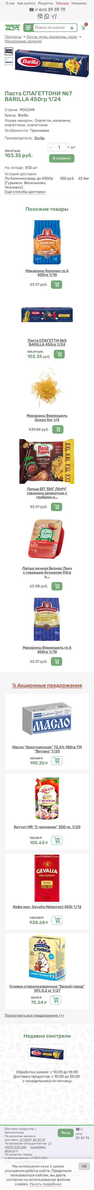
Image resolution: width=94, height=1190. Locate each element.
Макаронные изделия (23, 41)
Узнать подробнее (45, 1184)
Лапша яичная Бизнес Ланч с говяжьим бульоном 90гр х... (47, 572)
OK (84, 1166)
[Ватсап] (46, 18)
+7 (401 (24, 1140)
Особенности (16, 130)
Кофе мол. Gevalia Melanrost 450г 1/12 (47, 907)
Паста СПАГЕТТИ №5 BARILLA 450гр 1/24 (47, 342)
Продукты (13, 37)
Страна (11, 110)
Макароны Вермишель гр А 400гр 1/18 (47, 649)
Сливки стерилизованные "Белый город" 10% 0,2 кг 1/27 (47, 988)
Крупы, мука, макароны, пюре (52, 37)
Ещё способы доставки (25, 192)
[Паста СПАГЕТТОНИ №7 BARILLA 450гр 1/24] (9, 51)
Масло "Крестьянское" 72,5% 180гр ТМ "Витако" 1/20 (47, 749)
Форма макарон (19, 120)
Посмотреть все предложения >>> (34, 1015)
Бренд (10, 115)
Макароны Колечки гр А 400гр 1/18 (47, 273)
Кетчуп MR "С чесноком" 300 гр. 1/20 (47, 827)
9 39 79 (40, 1140)
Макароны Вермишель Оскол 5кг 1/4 (47, 417)
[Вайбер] (40, 18)
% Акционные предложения (47, 685)
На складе (14, 167)
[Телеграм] (54, 17)
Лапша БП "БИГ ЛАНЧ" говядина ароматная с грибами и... (47, 493)
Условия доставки (20, 174)
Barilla (39, 138)
